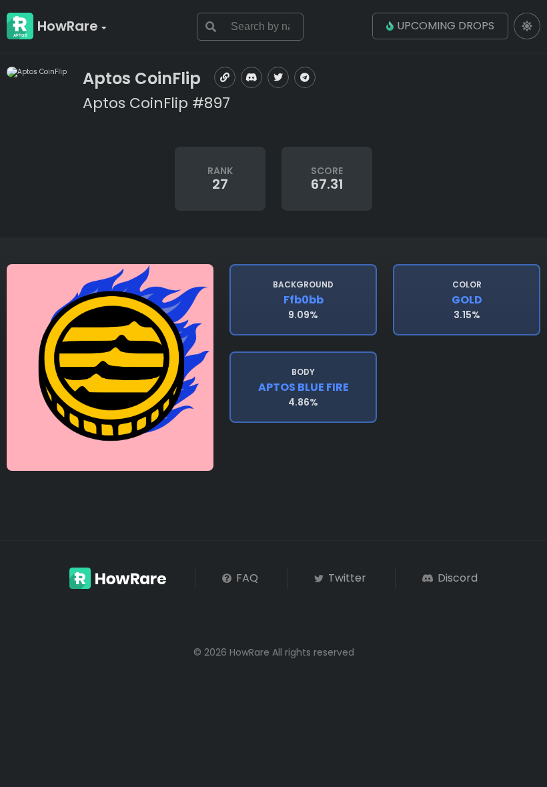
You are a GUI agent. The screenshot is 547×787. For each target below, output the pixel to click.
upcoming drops (445, 25)
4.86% (303, 387)
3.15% (467, 300)
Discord (456, 578)
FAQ (245, 578)
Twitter (346, 578)
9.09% (303, 300)
